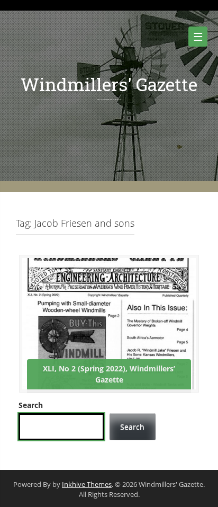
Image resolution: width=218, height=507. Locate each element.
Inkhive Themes (87, 484)
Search (31, 405)
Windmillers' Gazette (109, 84)
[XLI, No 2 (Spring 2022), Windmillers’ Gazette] (109, 323)
